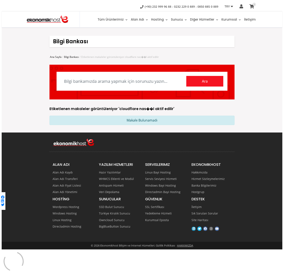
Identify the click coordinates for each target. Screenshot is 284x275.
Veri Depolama (109, 192)
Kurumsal (229, 19)
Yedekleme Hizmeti (158, 213)
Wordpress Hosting (66, 207)
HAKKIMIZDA (185, 245)
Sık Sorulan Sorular (204, 213)
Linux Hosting (62, 220)
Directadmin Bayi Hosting (162, 192)
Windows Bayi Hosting (160, 185)
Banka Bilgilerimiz (203, 185)
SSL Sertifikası (154, 207)
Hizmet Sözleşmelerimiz (208, 179)
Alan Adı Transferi (65, 179)
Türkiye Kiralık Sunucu (114, 213)
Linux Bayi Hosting (158, 172)
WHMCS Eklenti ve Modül (116, 179)
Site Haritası (199, 220)
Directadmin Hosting (67, 226)
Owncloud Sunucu (112, 220)
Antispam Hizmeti (111, 185)
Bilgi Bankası (71, 57)
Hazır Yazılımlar (110, 172)
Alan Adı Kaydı (63, 172)
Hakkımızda (199, 172)
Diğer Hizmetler (202, 19)
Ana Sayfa (56, 57)
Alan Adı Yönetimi (65, 192)
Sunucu (177, 19)
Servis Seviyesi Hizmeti (161, 179)
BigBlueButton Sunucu (114, 226)
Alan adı (138, 19)
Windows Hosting (65, 213)
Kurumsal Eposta (157, 220)
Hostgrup (197, 192)
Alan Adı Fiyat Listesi (67, 185)
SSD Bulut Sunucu (111, 207)
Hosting (158, 19)
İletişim (250, 19)
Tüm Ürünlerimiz (111, 19)
